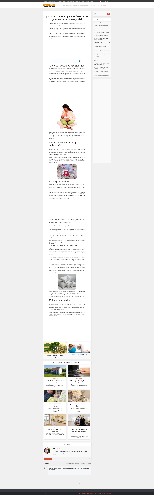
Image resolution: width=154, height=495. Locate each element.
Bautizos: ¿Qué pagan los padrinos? (55, 405)
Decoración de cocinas (70, 1)
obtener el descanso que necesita (72, 242)
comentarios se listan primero (83, 463)
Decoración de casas (61, 1)
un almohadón (55, 269)
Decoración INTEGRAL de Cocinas (88, 5)
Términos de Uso (93, 493)
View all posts (47, 458)
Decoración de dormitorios (79, 1)
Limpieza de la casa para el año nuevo (101, 75)
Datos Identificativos (85, 493)
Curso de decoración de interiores (71, 5)
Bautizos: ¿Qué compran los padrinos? (79, 405)
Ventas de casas (79, 378)
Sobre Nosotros (108, 493)
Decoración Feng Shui (89, 1)
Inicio (80, 493)
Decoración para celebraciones (55, 403)
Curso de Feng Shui (102, 5)
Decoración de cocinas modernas (55, 430)
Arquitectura (45, 1)
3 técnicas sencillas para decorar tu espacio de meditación (79, 431)
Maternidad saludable (67, 14)
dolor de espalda (79, 23)
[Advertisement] (67, 49)
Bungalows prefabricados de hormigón (55, 381)
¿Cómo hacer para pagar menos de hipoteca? (79, 381)
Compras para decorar (52, 1)
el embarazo (58, 148)
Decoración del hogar (79, 427)
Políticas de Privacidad (101, 493)
